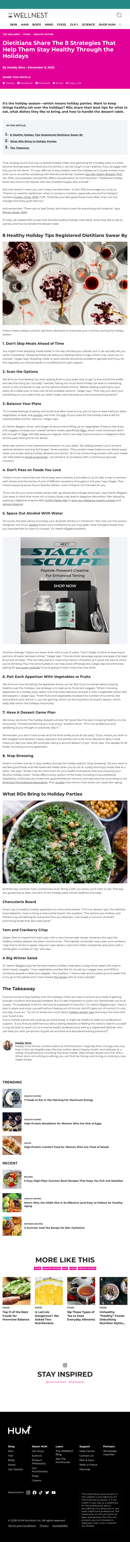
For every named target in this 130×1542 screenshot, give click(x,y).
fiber (83, 430)
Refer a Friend (88, 1464)
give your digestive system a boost (93, 500)
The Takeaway (19, 147)
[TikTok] (41, 1493)
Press (35, 1476)
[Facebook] (34, 1493)
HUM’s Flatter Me (56, 500)
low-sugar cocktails (28, 667)
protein (37, 415)
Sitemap (84, 1469)
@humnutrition (56, 1382)
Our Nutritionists (40, 1470)
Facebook (26, 83)
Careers (36, 1480)
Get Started (15, 1469)
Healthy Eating (43, 34)
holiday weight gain (81, 1012)
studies (60, 782)
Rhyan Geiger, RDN (15, 212)
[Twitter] (47, 1492)
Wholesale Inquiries (110, 1453)
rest (63, 415)
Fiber (25, 434)
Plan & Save (86, 1460)
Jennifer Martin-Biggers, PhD (103, 174)
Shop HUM (107, 24)
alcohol (33, 524)
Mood (11, 1464)
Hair (25, 24)
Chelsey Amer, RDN (26, 197)
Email (59, 83)
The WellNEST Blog (64, 1453)
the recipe (60, 977)
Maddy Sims (16, 67)
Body (36, 24)
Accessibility (60, 1525)
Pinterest (44, 83)
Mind (49, 24)
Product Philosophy (39, 1462)
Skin (13, 24)
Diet (65, 1268)
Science (88, 24)
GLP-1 (74, 24)
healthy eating (87, 1268)
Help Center (87, 1451)
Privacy (44, 1525)
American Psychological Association (25, 782)
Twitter (10, 83)
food (73, 1268)
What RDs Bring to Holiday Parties (33, 141)
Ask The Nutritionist (63, 1460)
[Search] (119, 15)
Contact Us (86, 1455)
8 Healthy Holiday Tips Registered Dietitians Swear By (46, 134)
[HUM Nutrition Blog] (28, 15)
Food (61, 24)
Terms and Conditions (22, 1525)
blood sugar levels (36, 457)
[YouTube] (53, 1492)
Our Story (38, 1451)
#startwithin (76, 1382)
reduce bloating (13, 504)
